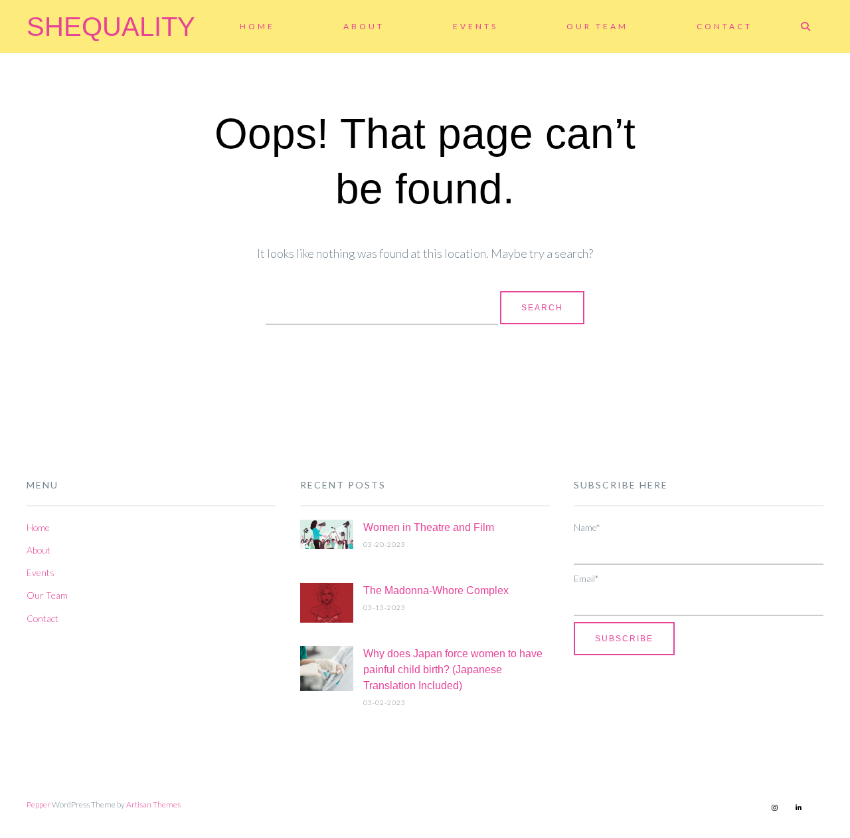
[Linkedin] (798, 807)
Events (475, 26)
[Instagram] (774, 807)
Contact (724, 26)
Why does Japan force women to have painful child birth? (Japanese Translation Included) (453, 669)
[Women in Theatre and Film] (326, 537)
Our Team (597, 26)
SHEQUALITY (111, 26)
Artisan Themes (153, 804)
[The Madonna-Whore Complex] (326, 605)
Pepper (38, 804)
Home (257, 26)
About (363, 26)
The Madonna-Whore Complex (436, 590)
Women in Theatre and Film (428, 527)
